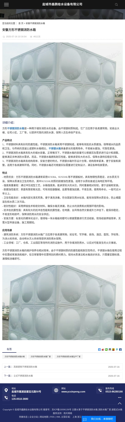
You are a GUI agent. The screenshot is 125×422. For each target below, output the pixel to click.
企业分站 (33, 417)
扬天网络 (68, 413)
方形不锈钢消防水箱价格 (15, 357)
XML (58, 417)
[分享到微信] (106, 349)
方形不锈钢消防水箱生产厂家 (68, 357)
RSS (52, 417)
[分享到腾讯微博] (117, 349)
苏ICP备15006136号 (61, 409)
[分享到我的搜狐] (113, 349)
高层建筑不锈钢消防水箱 (25, 367)
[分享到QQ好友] (110, 349)
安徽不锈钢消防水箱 (35, 23)
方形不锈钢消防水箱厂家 (41, 357)
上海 (74, 417)
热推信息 (23, 417)
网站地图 (44, 417)
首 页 (20, 23)
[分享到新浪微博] (103, 349)
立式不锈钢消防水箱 (23, 376)
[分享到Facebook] (120, 349)
